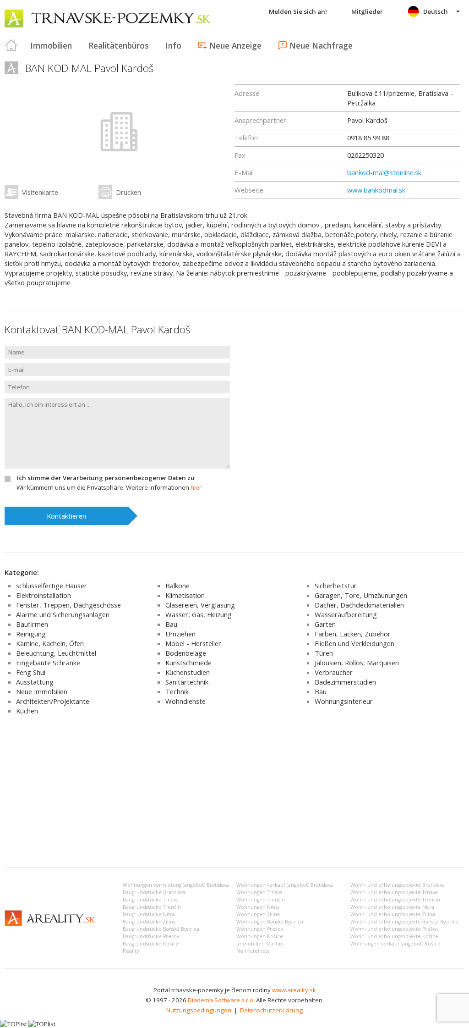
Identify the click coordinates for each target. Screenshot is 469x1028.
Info (173, 45)
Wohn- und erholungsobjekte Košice (394, 936)
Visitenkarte (40, 192)
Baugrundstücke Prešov (151, 936)
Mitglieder (367, 11)
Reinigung (31, 633)
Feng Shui (30, 672)
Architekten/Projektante (52, 701)
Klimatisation (185, 595)
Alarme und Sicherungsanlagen (62, 614)
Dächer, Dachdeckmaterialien (359, 604)
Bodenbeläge (185, 653)
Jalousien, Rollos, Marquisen (357, 662)
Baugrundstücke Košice (151, 943)
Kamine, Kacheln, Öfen (50, 643)
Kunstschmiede (188, 662)
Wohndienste (185, 701)
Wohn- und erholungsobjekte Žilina (392, 914)
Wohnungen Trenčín (260, 899)
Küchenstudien (187, 672)
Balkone (177, 585)
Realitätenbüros (118, 45)
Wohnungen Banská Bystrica (269, 921)
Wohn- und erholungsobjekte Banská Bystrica (404, 921)
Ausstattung (35, 681)
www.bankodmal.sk (376, 189)
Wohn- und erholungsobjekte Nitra (392, 907)
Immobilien (51, 45)
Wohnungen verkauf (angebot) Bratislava (284, 885)
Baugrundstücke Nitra (149, 914)
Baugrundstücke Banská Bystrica (161, 929)
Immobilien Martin (259, 943)
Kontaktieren (66, 515)
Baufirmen (32, 624)
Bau (171, 624)
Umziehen (180, 633)
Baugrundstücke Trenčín (152, 907)
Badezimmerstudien (345, 681)
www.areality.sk (294, 990)
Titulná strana (11, 45)
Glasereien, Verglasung (200, 604)
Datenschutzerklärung (271, 1010)
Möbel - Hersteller (193, 643)
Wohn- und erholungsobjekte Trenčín (395, 899)
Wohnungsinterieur (344, 701)
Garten (325, 624)
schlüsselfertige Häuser (51, 585)
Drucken (128, 192)
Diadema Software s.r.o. (221, 1000)
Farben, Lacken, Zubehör (353, 633)
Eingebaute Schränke (48, 662)
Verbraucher (334, 672)
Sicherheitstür (336, 585)
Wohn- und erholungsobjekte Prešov (394, 929)
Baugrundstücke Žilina (149, 921)
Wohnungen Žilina (258, 914)
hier (196, 487)
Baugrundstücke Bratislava (154, 892)
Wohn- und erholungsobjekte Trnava (394, 892)
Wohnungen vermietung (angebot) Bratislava (176, 885)
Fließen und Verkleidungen (354, 643)
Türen (324, 653)
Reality (131, 951)
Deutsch (435, 11)
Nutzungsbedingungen (198, 1010)
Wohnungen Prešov (259, 929)
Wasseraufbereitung (346, 614)
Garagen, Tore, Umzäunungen (361, 595)
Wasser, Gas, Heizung (198, 614)
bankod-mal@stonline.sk (384, 172)
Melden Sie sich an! (298, 11)
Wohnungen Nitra (257, 907)
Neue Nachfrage (321, 45)
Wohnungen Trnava (259, 892)
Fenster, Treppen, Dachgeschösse (68, 604)
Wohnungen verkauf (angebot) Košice (395, 943)
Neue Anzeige (235, 45)
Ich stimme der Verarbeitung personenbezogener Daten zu (106, 478)
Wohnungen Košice (259, 936)
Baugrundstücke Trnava (151, 899)
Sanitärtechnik (186, 681)
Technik (177, 691)
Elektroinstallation (43, 595)
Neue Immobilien (41, 691)
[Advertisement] (234, 791)
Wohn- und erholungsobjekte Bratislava (397, 885)
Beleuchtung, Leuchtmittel (56, 653)
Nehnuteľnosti (253, 951)
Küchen (27, 710)
